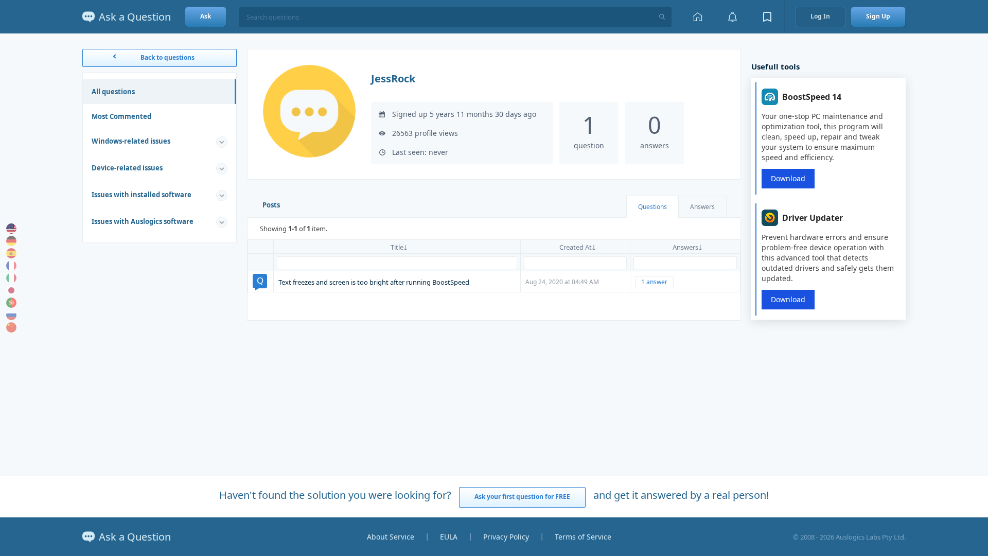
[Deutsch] (11, 241)
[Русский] (11, 315)
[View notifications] (732, 16)
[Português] (11, 303)
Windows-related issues (131, 141)
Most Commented (121, 116)
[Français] (11, 265)
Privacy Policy (506, 537)
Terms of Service (583, 537)
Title (397, 247)
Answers (702, 206)
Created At (575, 247)
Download (788, 178)
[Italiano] (11, 278)
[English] (11, 228)
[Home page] (698, 16)
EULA (448, 537)
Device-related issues (127, 167)
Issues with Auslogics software (142, 221)
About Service (390, 537)
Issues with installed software (141, 194)
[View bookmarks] (767, 16)
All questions (113, 91)
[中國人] (11, 327)
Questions (652, 206)
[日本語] (11, 290)
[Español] (11, 253)
